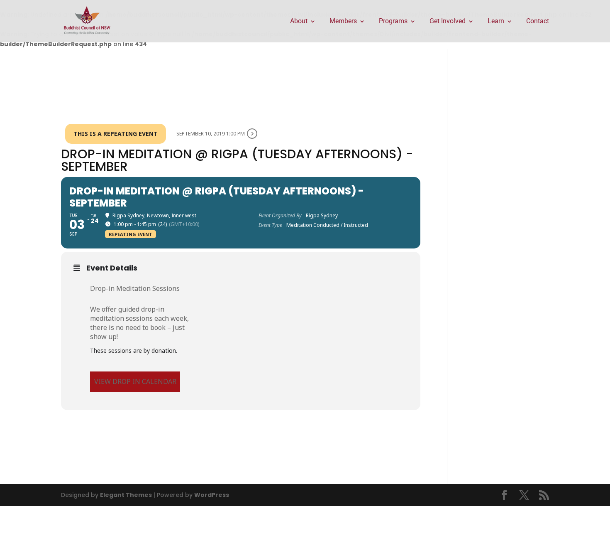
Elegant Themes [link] (126, 495)
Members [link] (343, 21)
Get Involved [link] (447, 21)
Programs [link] (393, 21)
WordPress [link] (211, 495)
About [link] (298, 21)
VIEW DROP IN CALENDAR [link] (135, 381)
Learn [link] (496, 21)
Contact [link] (537, 21)
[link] (87, 20)
